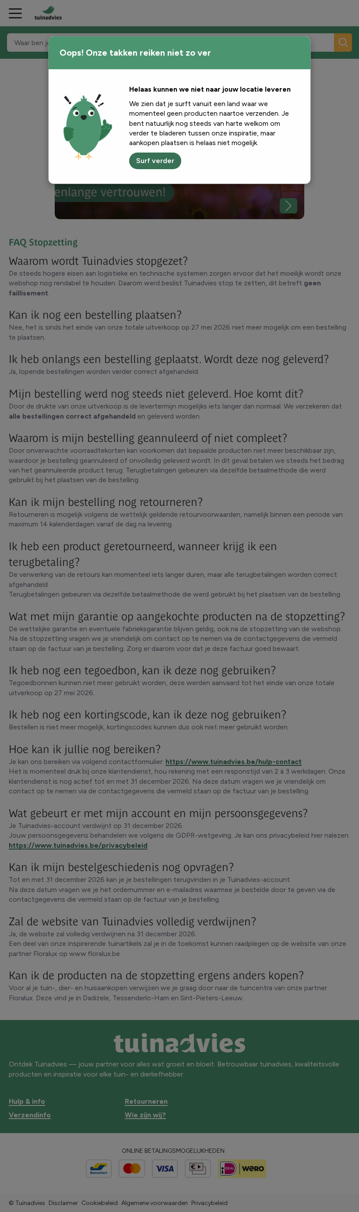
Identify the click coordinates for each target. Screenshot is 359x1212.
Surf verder (155, 160)
